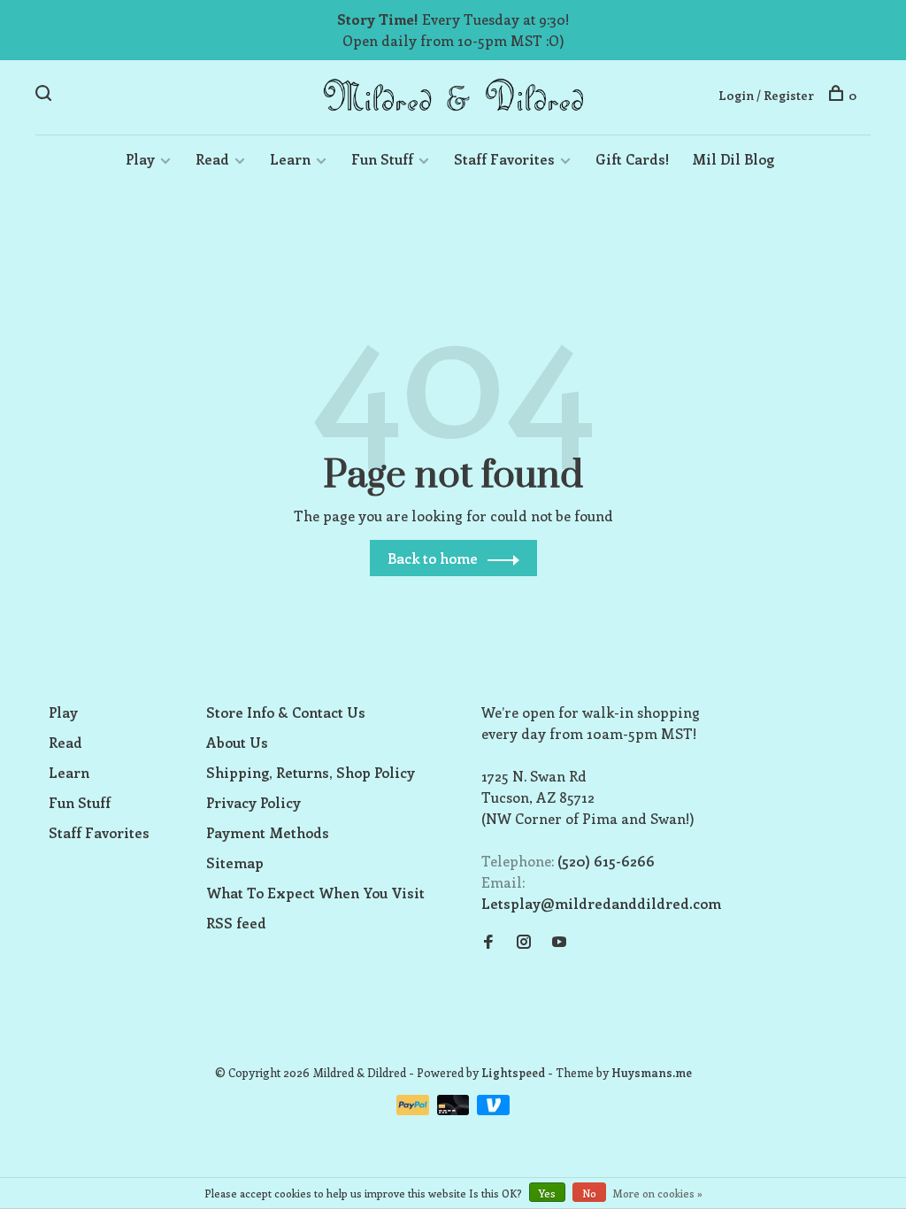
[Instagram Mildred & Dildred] (524, 942)
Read (212, 159)
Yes (547, 1193)
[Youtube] (559, 942)
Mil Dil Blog (733, 159)
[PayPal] (414, 1109)
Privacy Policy (253, 802)
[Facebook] (488, 942)
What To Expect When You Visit (315, 892)
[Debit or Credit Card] (455, 1109)
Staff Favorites (504, 159)
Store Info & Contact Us (285, 712)
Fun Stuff (382, 159)
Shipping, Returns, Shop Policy (310, 772)
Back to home (433, 558)
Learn (290, 159)
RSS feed (236, 922)
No (589, 1193)
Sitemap (235, 862)
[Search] (45, 95)
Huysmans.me (651, 1072)
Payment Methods (267, 832)
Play (140, 159)
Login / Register (766, 95)
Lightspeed (513, 1072)
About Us (237, 742)
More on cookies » (658, 1193)
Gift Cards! (632, 159)
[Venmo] (493, 1109)
